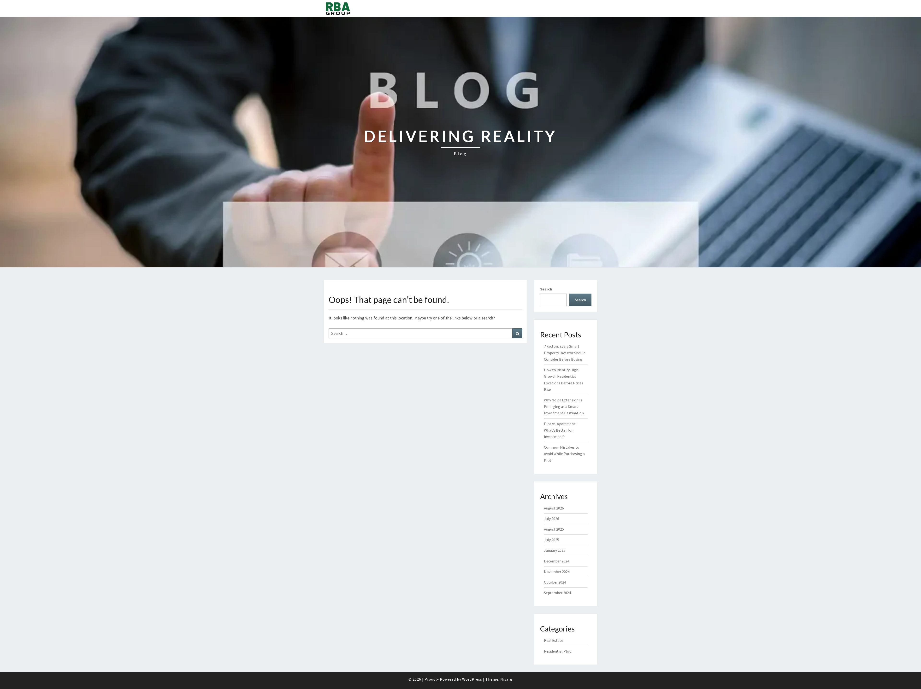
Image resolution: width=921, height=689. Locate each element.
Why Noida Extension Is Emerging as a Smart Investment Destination (564, 406)
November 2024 (557, 571)
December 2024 (556, 561)
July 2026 (551, 518)
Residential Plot (557, 651)
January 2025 (554, 550)
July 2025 (551, 539)
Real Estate (553, 640)
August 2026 (554, 508)
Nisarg (506, 679)
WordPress (472, 679)
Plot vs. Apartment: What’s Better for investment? (560, 430)
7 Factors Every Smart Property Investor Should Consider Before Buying (564, 353)
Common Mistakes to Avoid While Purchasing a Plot (564, 454)
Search (546, 289)
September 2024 (557, 592)
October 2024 (555, 582)
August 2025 (554, 529)
